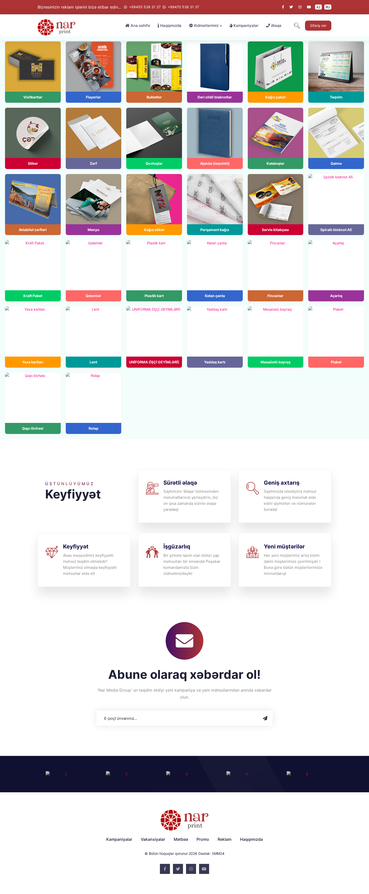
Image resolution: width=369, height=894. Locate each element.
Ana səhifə (140, 25)
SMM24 (218, 853)
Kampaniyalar (245, 25)
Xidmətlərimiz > (207, 25)
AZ (318, 7)
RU (328, 7)
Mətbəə (181, 839)
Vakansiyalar (153, 839)
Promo (203, 839)
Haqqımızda (170, 25)
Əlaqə (275, 25)
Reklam (224, 839)
